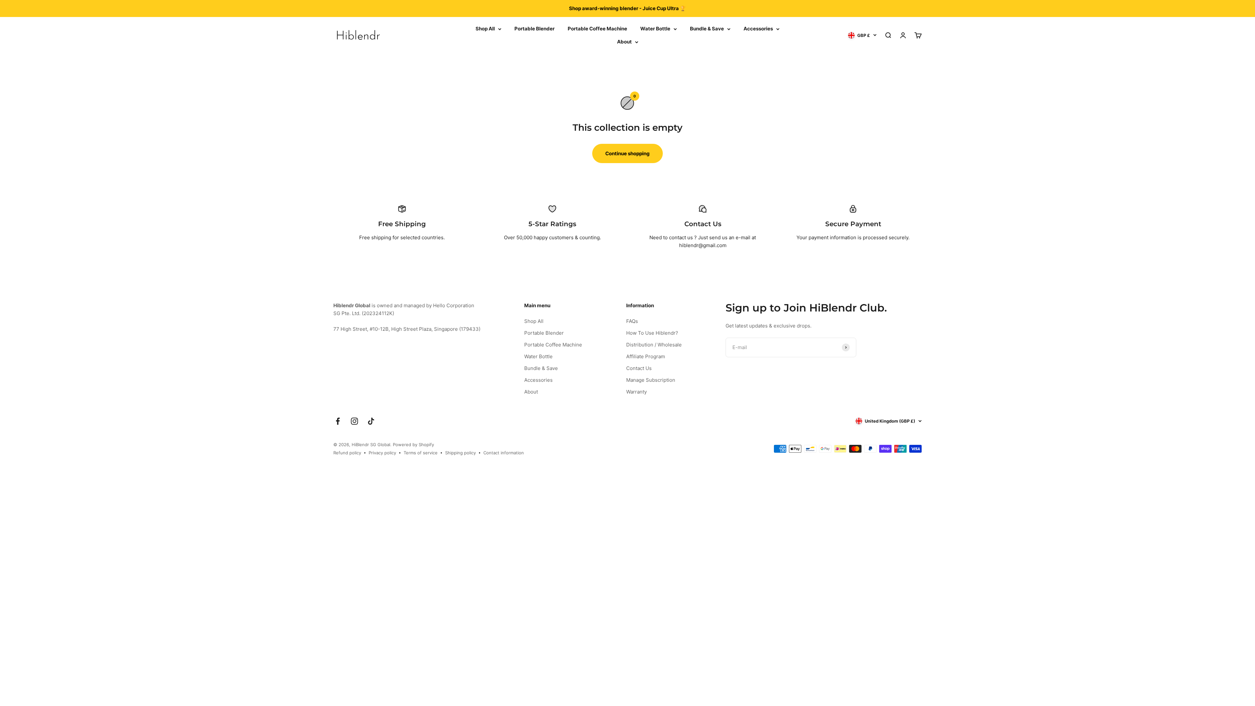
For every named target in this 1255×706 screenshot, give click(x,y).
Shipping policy (460, 452)
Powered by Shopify (413, 444)
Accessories (758, 28)
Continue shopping (627, 153)
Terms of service (421, 452)
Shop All (485, 28)
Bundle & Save (707, 28)
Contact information (503, 452)
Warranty (636, 392)
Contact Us (639, 368)
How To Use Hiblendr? (652, 333)
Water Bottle (655, 28)
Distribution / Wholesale (654, 345)
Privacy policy (382, 452)
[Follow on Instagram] (354, 421)
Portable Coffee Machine (597, 28)
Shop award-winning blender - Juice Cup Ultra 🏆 (627, 8)
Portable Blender (534, 28)
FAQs (632, 321)
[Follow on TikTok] (371, 421)
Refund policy (347, 452)
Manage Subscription (650, 380)
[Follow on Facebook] (337, 421)
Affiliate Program (645, 356)
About (624, 42)
